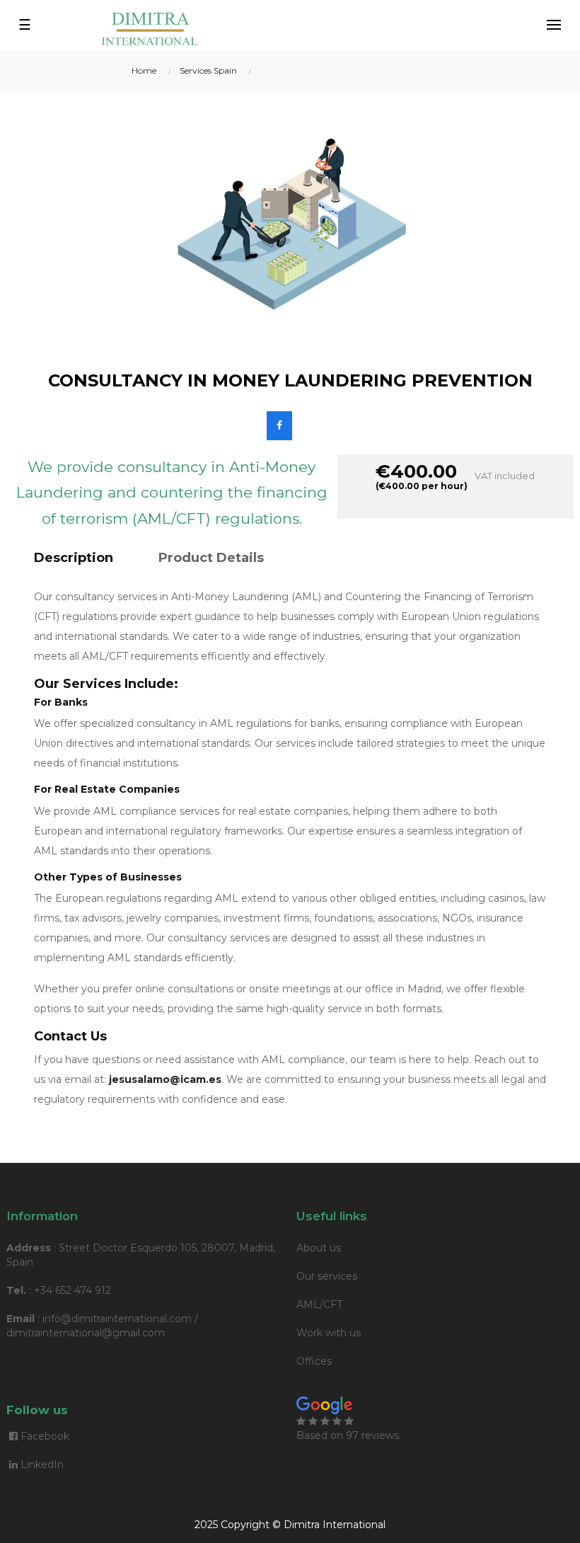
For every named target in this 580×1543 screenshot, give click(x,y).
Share (279, 425)
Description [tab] (73, 558)
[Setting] (554, 25)
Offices (314, 1361)
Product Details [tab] (211, 558)
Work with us (328, 1332)
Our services (326, 1276)
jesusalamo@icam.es (165, 1079)
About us (318, 1247)
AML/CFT (319, 1304)
